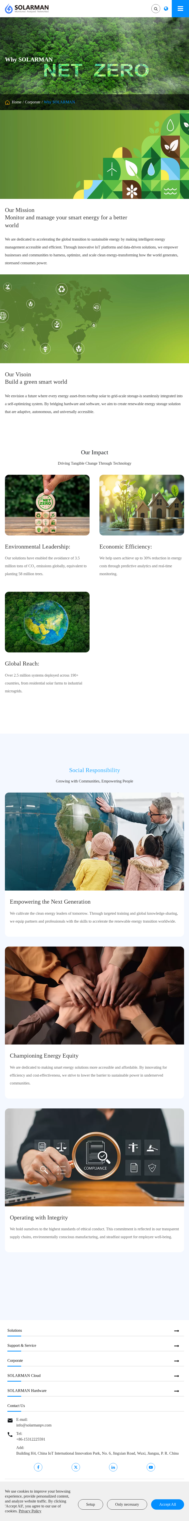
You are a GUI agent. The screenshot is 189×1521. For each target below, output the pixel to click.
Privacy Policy (30, 1511)
